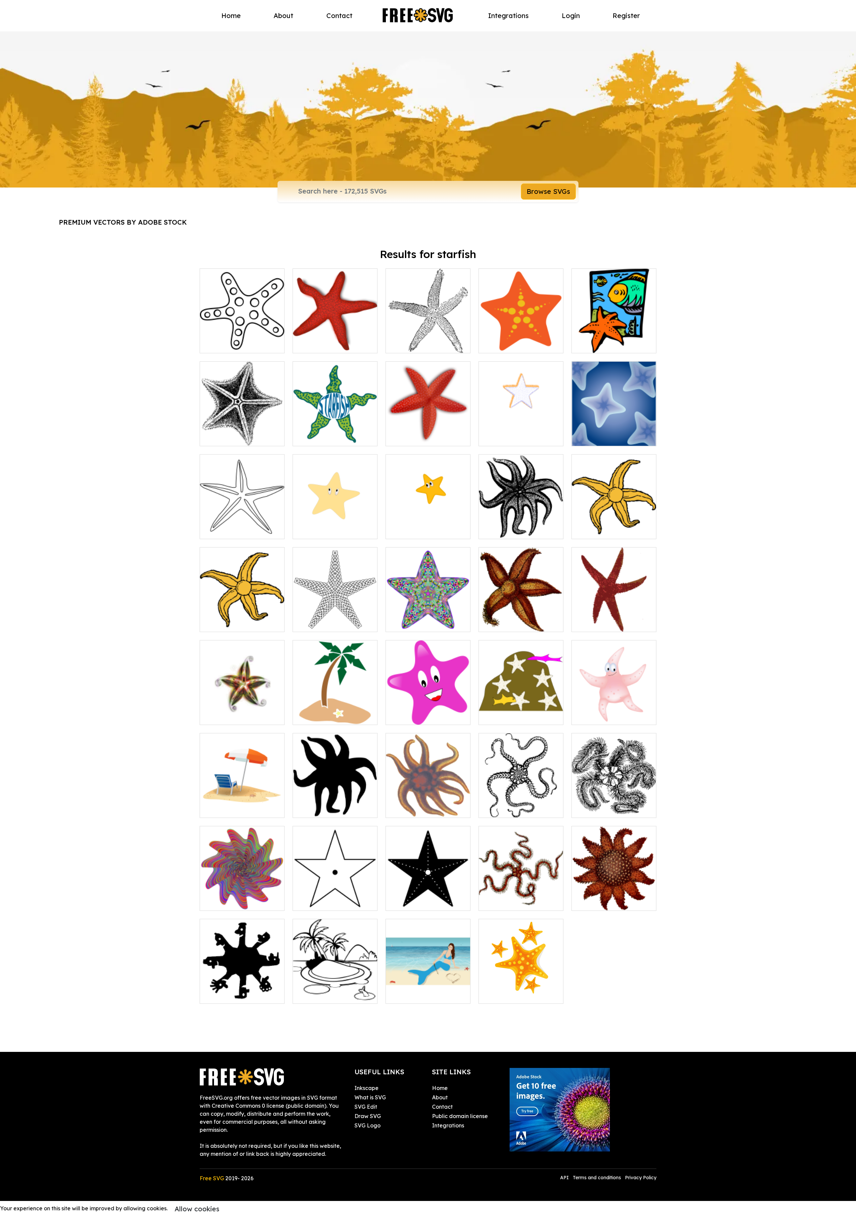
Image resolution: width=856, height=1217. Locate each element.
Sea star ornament (231, 715)
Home (231, 15)
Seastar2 (404, 808)
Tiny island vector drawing (334, 994)
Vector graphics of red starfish (335, 340)
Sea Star (590, 622)
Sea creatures (597, 344)
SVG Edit (365, 1106)
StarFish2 (498, 622)
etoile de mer (410, 437)
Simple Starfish (319, 901)
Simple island (317, 715)
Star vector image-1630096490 (335, 618)
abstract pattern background (614, 432)
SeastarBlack (503, 529)
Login (571, 15)
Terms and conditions (597, 1178)
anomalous (500, 715)
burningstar (501, 437)
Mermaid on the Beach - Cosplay (428, 990)
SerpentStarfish (506, 808)
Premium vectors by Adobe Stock (123, 222)
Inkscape (366, 1088)
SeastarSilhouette (323, 808)
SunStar (589, 901)
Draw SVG (367, 1116)
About (283, 15)
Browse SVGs (548, 191)
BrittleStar (499, 901)
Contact (339, 15)
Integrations (508, 15)
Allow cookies (197, 1209)
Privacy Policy (640, 1178)
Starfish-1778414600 (512, 994)
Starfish (496, 344)
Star (398, 715)
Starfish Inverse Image (422, 901)
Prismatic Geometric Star (425, 622)
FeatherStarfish (599, 808)
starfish (588, 529)
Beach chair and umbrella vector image (242, 804)
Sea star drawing (229, 437)
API (565, 1178)
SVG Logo (367, 1125)
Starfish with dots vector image (242, 340)
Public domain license (460, 1116)
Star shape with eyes (326, 529)
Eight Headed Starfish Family (242, 990)
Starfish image (598, 715)
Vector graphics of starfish (426, 344)
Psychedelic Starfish (233, 901)
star (398, 529)
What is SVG (370, 1097)
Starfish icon (316, 437)
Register (626, 15)
